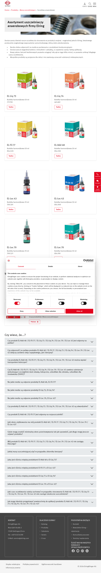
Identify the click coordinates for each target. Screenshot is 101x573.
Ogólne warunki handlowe (52, 564)
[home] (8, 6)
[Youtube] (78, 552)
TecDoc (11, 107)
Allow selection (50, 311)
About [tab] (80, 266)
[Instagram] (82, 552)
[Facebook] (73, 552)
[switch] (39, 303)
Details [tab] (50, 266)
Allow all (79, 311)
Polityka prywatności (31, 564)
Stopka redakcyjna (13, 564)
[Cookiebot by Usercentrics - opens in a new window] (84, 260)
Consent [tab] (21, 266)
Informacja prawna (13, 568)
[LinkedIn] (87, 552)
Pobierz (33, 322)
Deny (21, 311)
